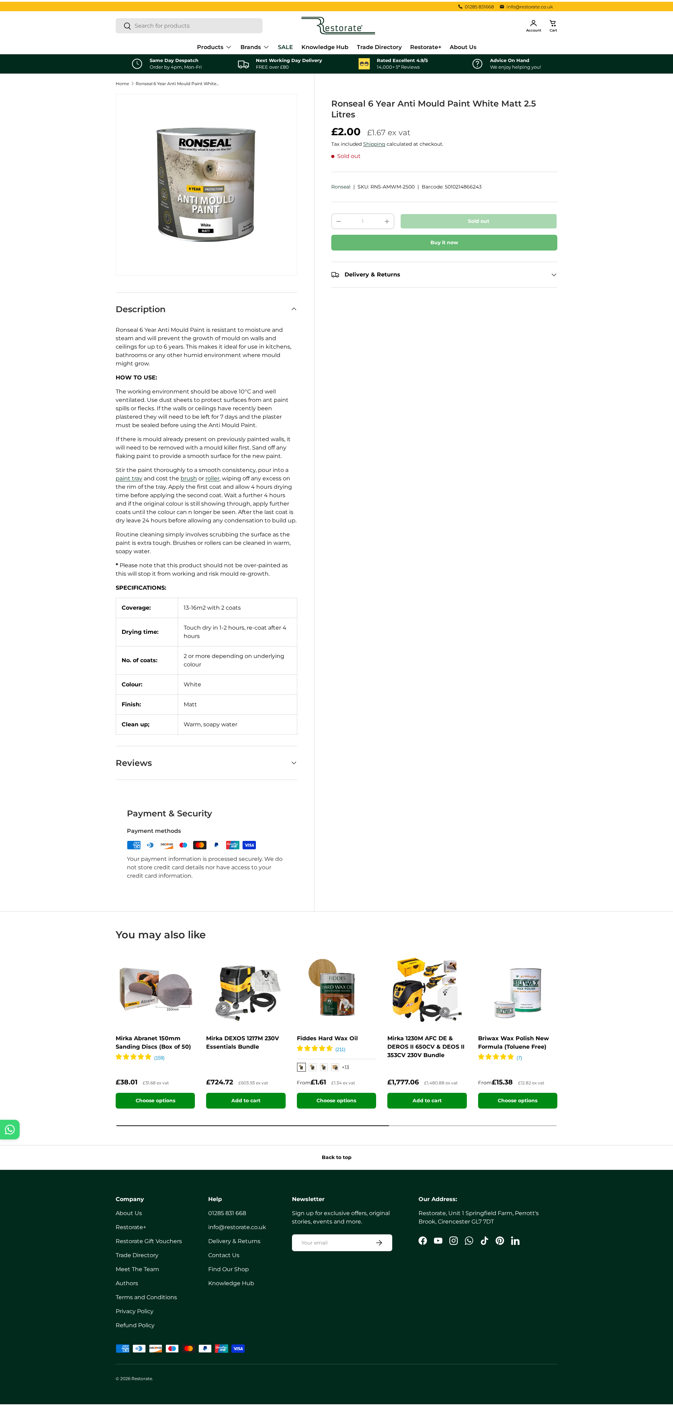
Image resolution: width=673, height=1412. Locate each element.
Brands (250, 47)
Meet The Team (137, 1269)
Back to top (337, 1157)
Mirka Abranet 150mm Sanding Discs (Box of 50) (153, 1042)
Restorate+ (425, 47)
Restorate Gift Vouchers (149, 1241)
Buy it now (444, 242)
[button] (553, 25)
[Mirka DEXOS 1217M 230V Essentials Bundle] (245, 989)
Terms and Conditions (146, 1297)
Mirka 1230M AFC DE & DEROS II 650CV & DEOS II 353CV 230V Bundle (425, 1046)
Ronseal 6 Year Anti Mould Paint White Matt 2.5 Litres (178, 83)
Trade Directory (379, 47)
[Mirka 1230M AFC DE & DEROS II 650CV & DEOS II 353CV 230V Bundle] (427, 989)
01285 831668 (479, 6)
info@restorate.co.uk (530, 6)
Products (210, 47)
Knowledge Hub (324, 47)
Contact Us (223, 1255)
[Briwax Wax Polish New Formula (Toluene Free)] (517, 989)
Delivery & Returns (234, 1241)
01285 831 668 (227, 1213)
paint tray (129, 478)
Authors (127, 1283)
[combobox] (189, 25)
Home (122, 83)
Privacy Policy (135, 1311)
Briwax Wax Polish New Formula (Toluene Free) (513, 1042)
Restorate (141, 1378)
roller (212, 478)
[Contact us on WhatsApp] (10, 1129)
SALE (285, 47)
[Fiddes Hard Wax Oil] (336, 989)
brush (189, 478)
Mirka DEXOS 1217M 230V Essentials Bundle (242, 1042)
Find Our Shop (228, 1269)
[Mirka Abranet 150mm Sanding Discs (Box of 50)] (155, 989)
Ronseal (341, 187)
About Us (463, 47)
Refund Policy (135, 1325)
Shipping (374, 144)
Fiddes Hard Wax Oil (327, 1038)
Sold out (478, 221)
